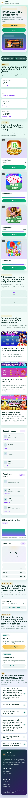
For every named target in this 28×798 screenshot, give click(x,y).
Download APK (14, 25)
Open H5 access (7, 773)
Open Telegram (14, 647)
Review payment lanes (8, 776)
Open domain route (14, 607)
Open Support (14, 666)
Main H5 (14, 30)
